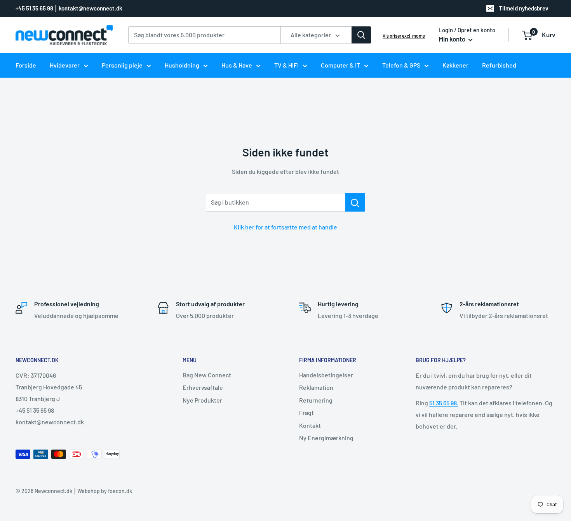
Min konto (453, 39)
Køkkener (455, 65)
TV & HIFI (286, 65)
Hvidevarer (65, 65)
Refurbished (499, 65)
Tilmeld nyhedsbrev (523, 8)
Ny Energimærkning (326, 437)
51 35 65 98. (443, 402)
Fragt (306, 412)
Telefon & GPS (401, 65)
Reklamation (316, 387)
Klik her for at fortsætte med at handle (285, 227)
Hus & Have (236, 65)
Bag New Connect (207, 375)
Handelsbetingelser (326, 375)
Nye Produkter (202, 400)
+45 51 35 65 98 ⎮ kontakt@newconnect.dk (69, 8)
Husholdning (182, 65)
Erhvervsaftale (203, 387)
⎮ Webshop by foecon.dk (102, 491)
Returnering (316, 400)
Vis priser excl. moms (404, 35)
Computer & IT (340, 65)
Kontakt (310, 425)
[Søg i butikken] (355, 202)
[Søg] (361, 34)
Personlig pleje (122, 65)
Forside (26, 65)
